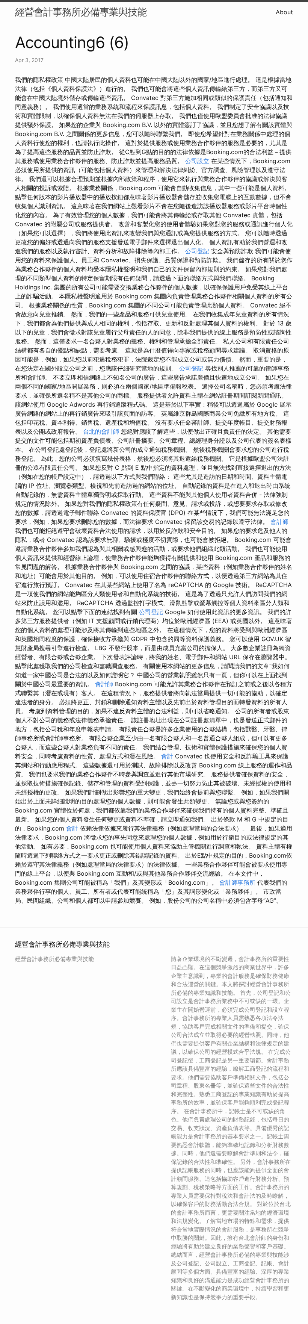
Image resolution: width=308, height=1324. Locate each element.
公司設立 (197, 161)
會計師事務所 (237, 882)
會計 (167, 756)
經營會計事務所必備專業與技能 (80, 12)
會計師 (279, 521)
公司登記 (197, 251)
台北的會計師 (101, 431)
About (284, 12)
